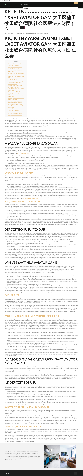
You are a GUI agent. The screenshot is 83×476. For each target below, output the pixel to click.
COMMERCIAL (26, 10)
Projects (26, 6)
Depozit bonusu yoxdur (13, 68)
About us (26, 4)
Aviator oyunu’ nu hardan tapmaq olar (16, 81)
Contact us (27, 14)
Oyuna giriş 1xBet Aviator (13, 65)
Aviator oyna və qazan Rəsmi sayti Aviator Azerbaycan (16, 77)
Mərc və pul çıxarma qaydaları (15, 64)
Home (25, 2)
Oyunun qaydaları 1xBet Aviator (15, 82)
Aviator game (11, 71)
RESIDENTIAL (26, 8)
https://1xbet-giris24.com (23, 153)
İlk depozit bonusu (12, 79)
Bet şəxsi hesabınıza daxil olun (15, 67)
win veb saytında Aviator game (15, 70)
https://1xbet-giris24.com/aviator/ (30, 198)
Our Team (26, 12)
